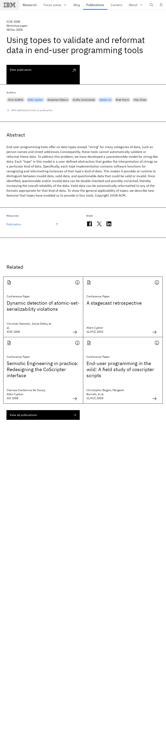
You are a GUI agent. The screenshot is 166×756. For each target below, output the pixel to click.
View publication (21, 70)
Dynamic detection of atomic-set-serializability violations (43, 306)
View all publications (23, 415)
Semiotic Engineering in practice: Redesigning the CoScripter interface (42, 369)
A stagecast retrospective (114, 303)
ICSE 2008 (13, 21)
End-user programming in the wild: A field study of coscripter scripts (120, 369)
